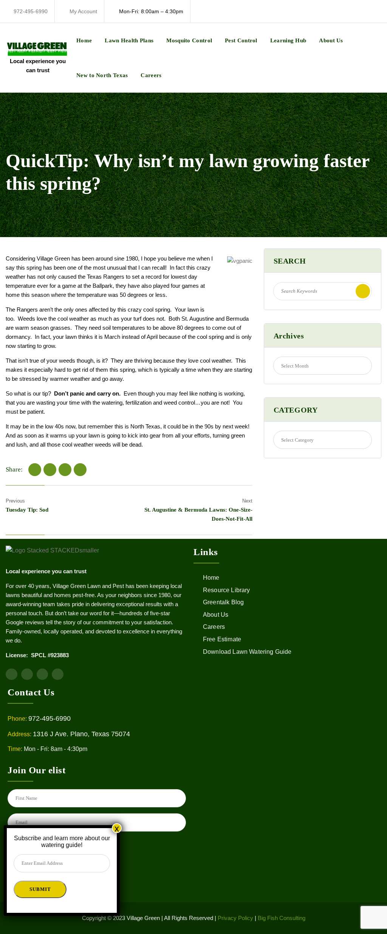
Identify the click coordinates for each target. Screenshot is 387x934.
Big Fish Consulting (281, 918)
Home (84, 40)
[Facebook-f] (11, 674)
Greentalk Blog (223, 602)
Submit (40, 889)
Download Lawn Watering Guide (247, 652)
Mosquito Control (189, 40)
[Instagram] (42, 674)
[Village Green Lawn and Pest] (38, 48)
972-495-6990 (31, 11)
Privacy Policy (235, 918)
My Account (83, 11)
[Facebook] (34, 469)
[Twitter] (49, 469)
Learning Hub (288, 40)
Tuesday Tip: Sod (27, 510)
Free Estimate (222, 639)
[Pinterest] (65, 469)
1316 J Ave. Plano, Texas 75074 (81, 734)
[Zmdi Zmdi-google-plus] (57, 674)
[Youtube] (27, 674)
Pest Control (241, 40)
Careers (151, 75)
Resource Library (226, 590)
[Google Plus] (80, 469)
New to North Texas (102, 75)
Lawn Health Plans (129, 40)
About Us (331, 40)
